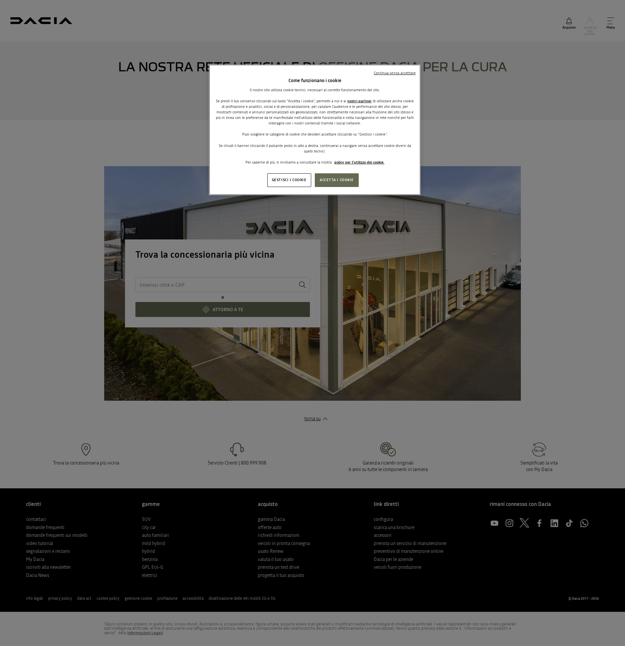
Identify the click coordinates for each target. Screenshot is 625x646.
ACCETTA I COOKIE (337, 179)
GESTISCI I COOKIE (289, 179)
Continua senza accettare (395, 73)
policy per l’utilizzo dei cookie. (359, 162)
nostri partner (359, 101)
